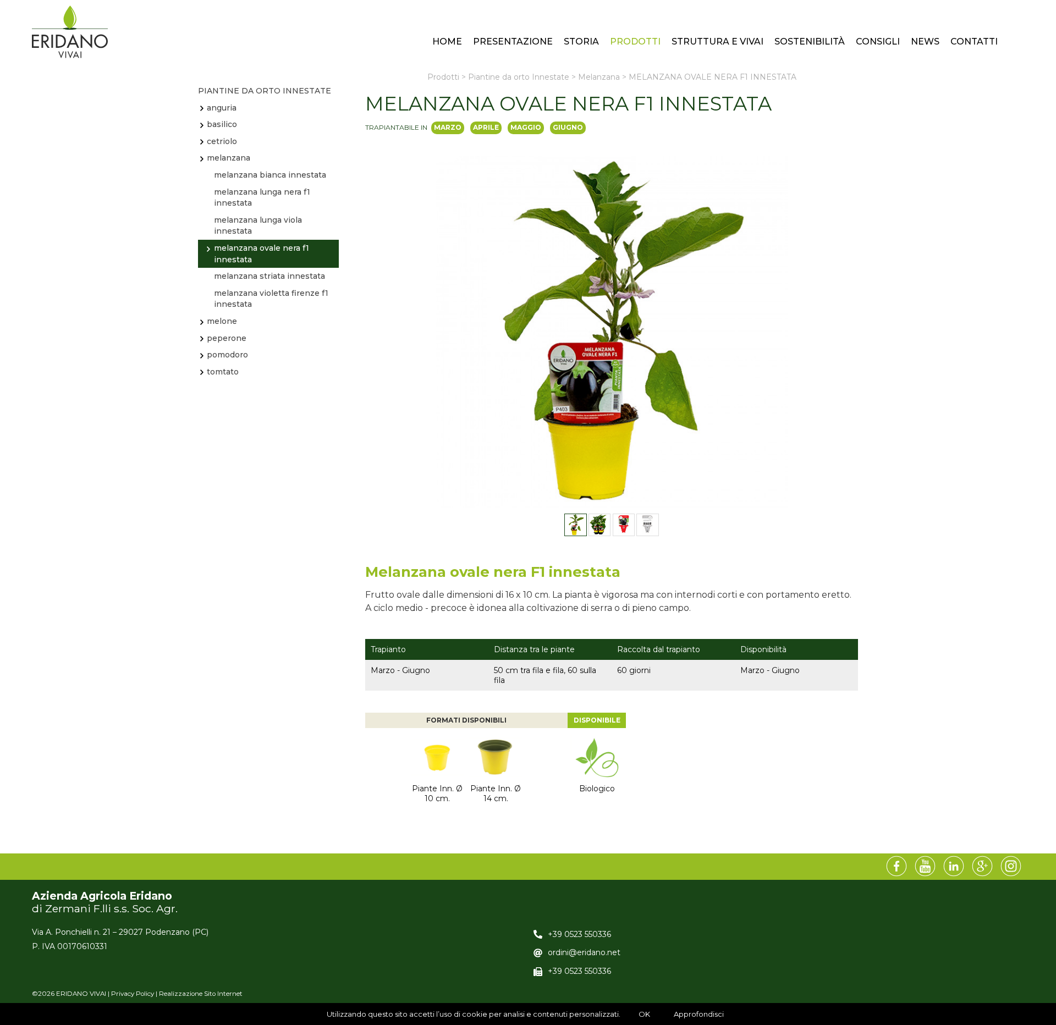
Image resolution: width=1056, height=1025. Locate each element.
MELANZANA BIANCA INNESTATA (270, 175)
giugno (568, 127)
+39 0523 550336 (579, 934)
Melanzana (228, 158)
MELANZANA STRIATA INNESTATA (269, 276)
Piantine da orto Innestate (264, 91)
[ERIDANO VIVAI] (70, 31)
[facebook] (896, 866)
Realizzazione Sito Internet (201, 994)
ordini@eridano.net (584, 952)
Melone (222, 321)
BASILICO (222, 124)
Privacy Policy (132, 994)
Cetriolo (222, 141)
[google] (982, 866)
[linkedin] (954, 866)
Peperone (226, 338)
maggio (525, 127)
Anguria (222, 108)
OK (644, 1014)
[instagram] (1011, 866)
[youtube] (925, 866)
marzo (447, 127)
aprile (486, 127)
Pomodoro (227, 355)
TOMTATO (223, 372)
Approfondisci (699, 1014)
